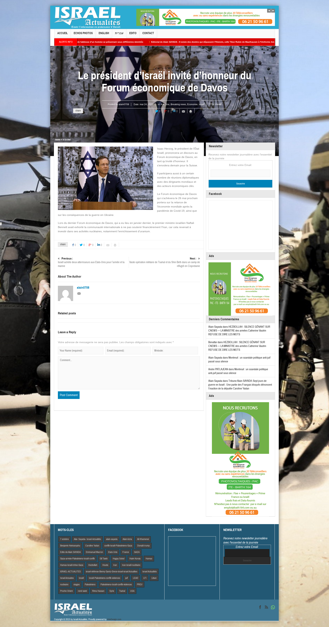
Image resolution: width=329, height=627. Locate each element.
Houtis (105, 565)
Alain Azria (127, 539)
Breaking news (178, 104)
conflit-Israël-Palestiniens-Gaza (118, 545)
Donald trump (143, 545)
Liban (154, 578)
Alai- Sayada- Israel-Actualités (87, 539)
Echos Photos (83, 33)
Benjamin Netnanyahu (70, 545)
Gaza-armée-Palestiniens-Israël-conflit (77, 558)
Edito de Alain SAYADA (70, 552)
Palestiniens (90, 584)
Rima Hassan (98, 591)
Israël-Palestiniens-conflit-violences (104, 578)
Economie (192, 104)
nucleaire (64, 584)
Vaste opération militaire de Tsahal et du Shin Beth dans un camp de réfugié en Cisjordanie (164, 262)
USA (132, 591)
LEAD (135, 578)
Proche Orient (66, 591)
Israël (201, 104)
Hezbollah (92, 565)
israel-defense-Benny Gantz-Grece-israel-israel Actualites (111, 571)
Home (57, 139)
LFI (144, 578)
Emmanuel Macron (94, 552)
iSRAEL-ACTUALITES (70, 571)
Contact (148, 33)
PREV (139, 584)
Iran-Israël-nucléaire (131, 565)
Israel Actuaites (67, 578)
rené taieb (82, 591)
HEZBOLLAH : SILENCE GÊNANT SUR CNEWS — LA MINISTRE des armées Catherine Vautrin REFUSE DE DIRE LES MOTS (239, 330)
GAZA (137, 552)
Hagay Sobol (118, 558)
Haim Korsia (135, 558)
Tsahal (122, 591)
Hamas (149, 558)
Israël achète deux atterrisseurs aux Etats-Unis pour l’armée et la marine (91, 262)
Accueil (62, 33)
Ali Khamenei (143, 539)
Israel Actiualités (149, 571)
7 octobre (64, 539)
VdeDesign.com (114, 619)
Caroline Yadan (92, 545)
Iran (115, 565)
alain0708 (124, 104)
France (125, 552)
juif (126, 578)
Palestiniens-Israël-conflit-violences (116, 584)
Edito (133, 33)
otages (76, 584)
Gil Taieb (104, 558)
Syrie (111, 591)
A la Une (165, 104)
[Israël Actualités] (87, 17)
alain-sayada (111, 539)
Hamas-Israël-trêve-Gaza (71, 565)
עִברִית (119, 33)
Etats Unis (112, 552)
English (104, 33)
